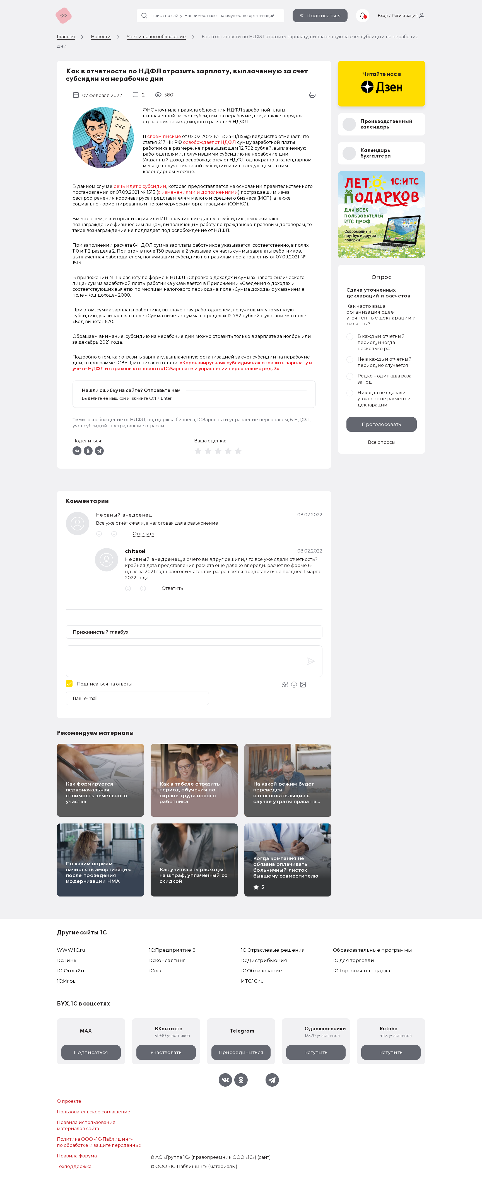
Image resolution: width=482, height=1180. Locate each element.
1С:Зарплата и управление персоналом (242, 419)
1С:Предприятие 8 (172, 950)
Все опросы (382, 442)
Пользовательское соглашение (93, 1111)
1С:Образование (261, 970)
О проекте (69, 1101)
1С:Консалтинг (167, 960)
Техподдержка (74, 1166)
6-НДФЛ (300, 419)
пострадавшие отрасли (136, 425)
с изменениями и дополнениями (198, 192)
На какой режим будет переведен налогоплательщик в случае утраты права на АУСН (284, 795)
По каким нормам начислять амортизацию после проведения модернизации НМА (99, 872)
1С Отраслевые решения (273, 950)
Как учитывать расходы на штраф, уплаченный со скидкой (194, 875)
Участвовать (166, 1052)
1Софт (156, 970)
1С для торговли (353, 960)
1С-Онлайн (70, 970)
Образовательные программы (372, 950)
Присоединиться (241, 1052)
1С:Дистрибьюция (264, 960)
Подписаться (324, 15)
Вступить (316, 1052)
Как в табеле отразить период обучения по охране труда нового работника (190, 792)
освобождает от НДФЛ (209, 142)
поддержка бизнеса (171, 419)
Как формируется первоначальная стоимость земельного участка (96, 792)
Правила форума (77, 1156)
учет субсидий (90, 425)
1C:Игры (67, 981)
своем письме (164, 136)
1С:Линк (66, 960)
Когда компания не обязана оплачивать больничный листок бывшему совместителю (286, 867)
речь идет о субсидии (140, 186)
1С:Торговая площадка (362, 970)
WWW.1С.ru (71, 950)
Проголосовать (381, 424)
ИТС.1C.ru (252, 981)
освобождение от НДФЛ (116, 419)
